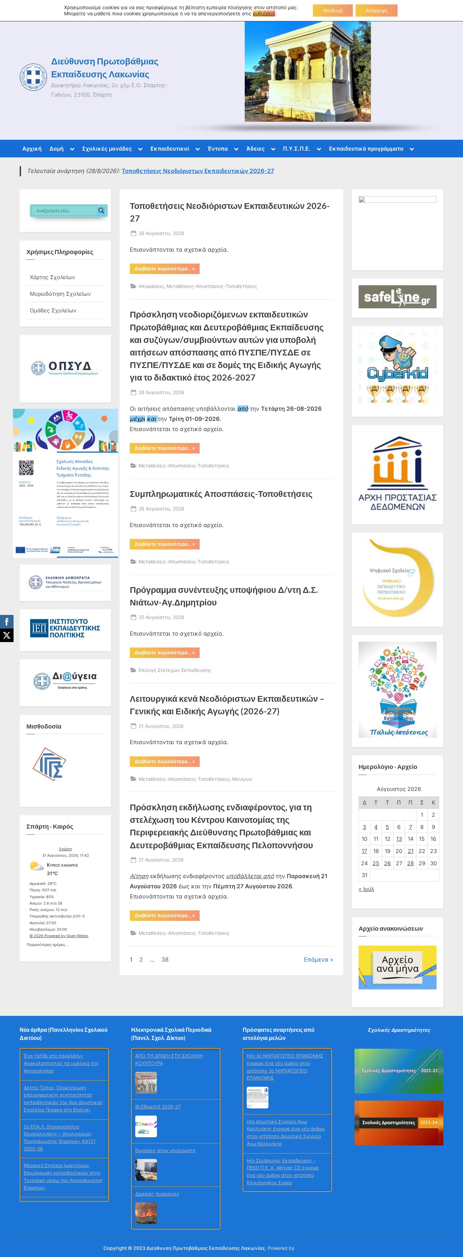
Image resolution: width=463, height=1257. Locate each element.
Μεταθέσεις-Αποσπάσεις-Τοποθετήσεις (211, 286)
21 (411, 851)
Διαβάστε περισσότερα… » (167, 269)
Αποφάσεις (151, 286)
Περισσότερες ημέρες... (47, 943)
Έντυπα (217, 148)
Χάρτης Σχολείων (52, 277)
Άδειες (255, 148)
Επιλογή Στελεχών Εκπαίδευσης (175, 670)
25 (376, 863)
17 (364, 851)
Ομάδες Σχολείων (53, 310)
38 (164, 959)
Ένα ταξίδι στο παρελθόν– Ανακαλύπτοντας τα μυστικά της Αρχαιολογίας (61, 1063)
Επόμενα (316, 959)
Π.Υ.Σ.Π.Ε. (296, 148)
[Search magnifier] (101, 210)
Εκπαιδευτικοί (169, 148)
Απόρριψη (376, 10)
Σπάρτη (65, 849)
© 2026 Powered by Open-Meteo (58, 935)
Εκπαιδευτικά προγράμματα (366, 148)
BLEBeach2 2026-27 (158, 1106)
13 (399, 838)
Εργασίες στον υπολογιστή (165, 1150)
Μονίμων (242, 779)
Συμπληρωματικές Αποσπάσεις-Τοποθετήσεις (221, 494)
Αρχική (32, 148)
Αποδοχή (333, 10)
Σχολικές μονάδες (107, 148)
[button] (65, 369)
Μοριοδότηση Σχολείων (60, 293)
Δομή (56, 148)
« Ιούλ (366, 889)
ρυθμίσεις (264, 13)
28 (410, 863)
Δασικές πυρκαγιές (157, 1194)
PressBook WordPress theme (328, 1248)
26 (387, 863)
